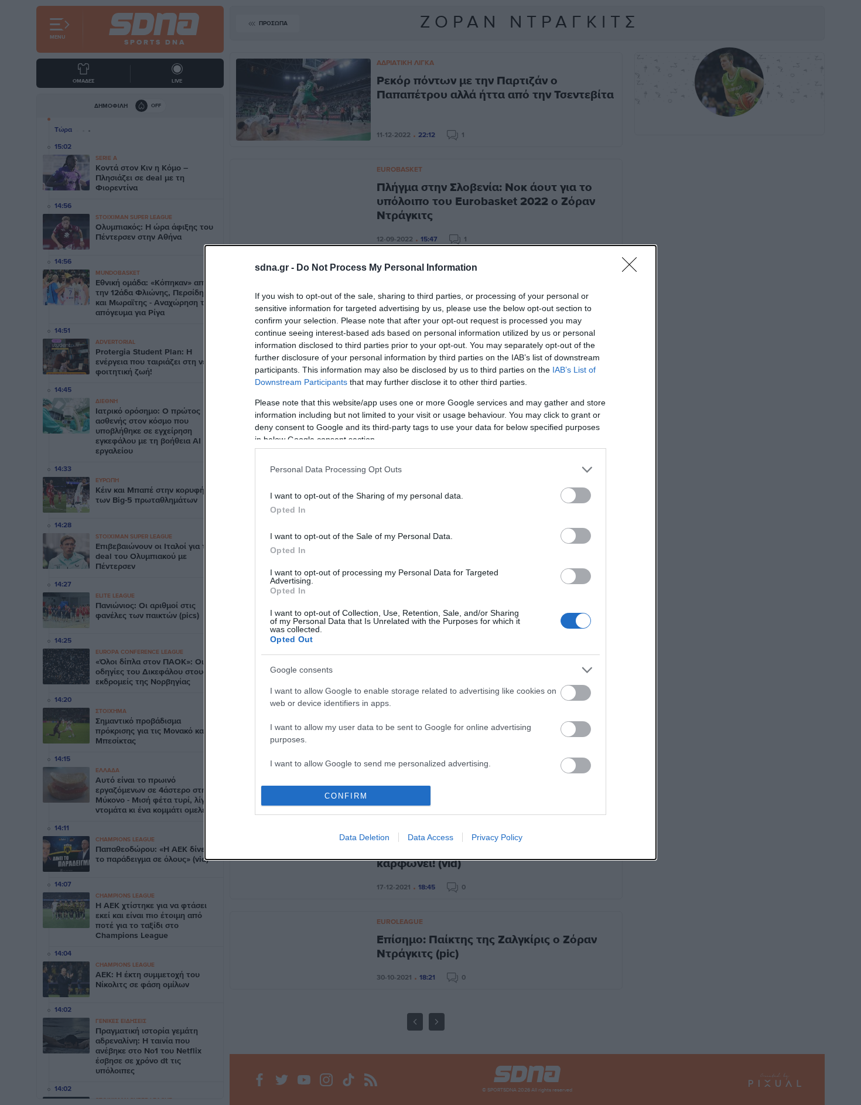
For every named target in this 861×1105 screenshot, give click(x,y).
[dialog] (430, 552)
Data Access (430, 837)
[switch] (576, 495)
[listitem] (430, 469)
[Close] (633, 268)
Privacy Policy (497, 837)
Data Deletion (364, 837)
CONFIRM (346, 796)
